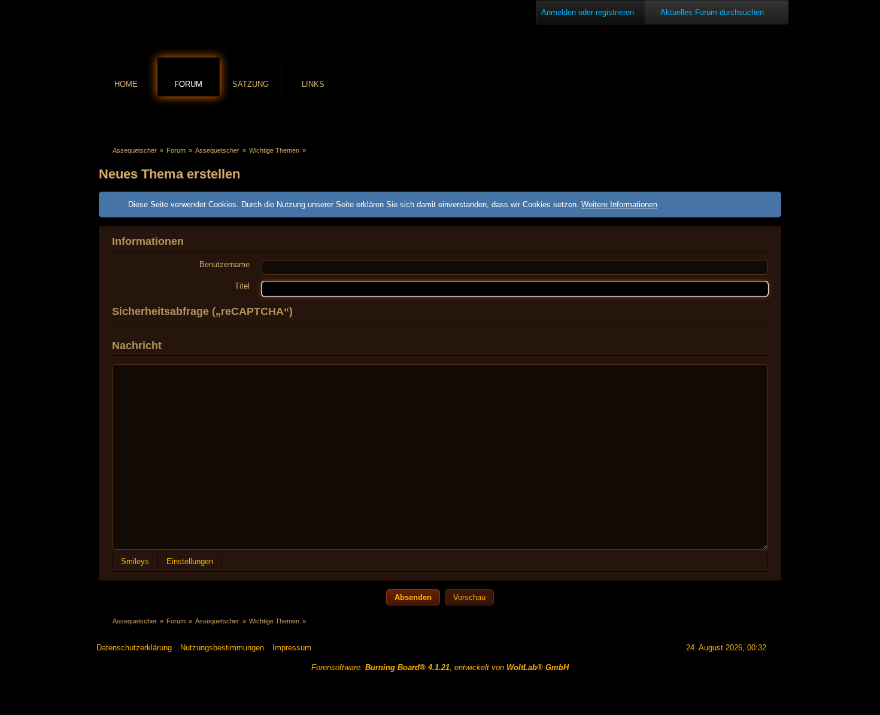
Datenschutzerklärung (134, 647)
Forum (188, 84)
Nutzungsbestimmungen (222, 647)
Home (126, 84)
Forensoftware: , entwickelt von (440, 667)
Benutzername (224, 264)
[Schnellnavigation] (757, 118)
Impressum (291, 647)
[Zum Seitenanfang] (779, 648)
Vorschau (469, 597)
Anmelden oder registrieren (587, 12)
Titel (242, 285)
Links (313, 84)
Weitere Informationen (619, 204)
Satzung (250, 84)
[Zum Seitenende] (774, 118)
